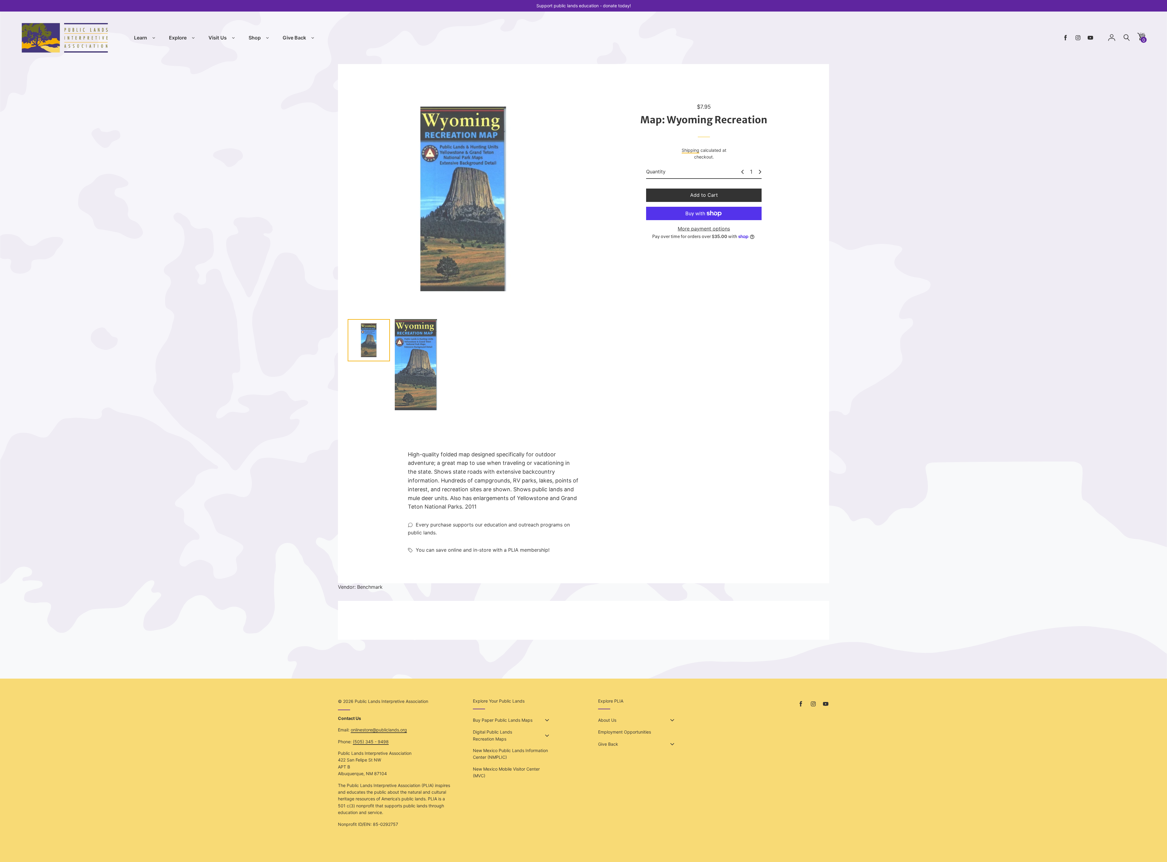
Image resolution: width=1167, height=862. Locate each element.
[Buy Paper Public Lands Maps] (547, 720)
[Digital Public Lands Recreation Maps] (547, 736)
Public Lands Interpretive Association (391, 701)
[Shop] (267, 38)
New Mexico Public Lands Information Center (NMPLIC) (510, 754)
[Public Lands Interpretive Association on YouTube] (1090, 37)
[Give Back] (312, 38)
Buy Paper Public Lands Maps (502, 720)
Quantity (656, 172)
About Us (607, 720)
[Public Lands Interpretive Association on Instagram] (1078, 37)
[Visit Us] (233, 38)
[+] (760, 172)
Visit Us (217, 38)
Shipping (690, 150)
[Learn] (154, 38)
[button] (1141, 39)
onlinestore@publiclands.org (379, 729)
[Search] (1126, 38)
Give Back (294, 38)
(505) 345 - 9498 (371, 741)
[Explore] (193, 38)
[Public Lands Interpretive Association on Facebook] (1065, 37)
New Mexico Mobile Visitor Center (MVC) (506, 772)
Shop (255, 38)
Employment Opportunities (624, 731)
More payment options (704, 229)
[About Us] (672, 720)
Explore (178, 38)
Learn (140, 38)
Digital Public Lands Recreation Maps (492, 735)
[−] (742, 172)
